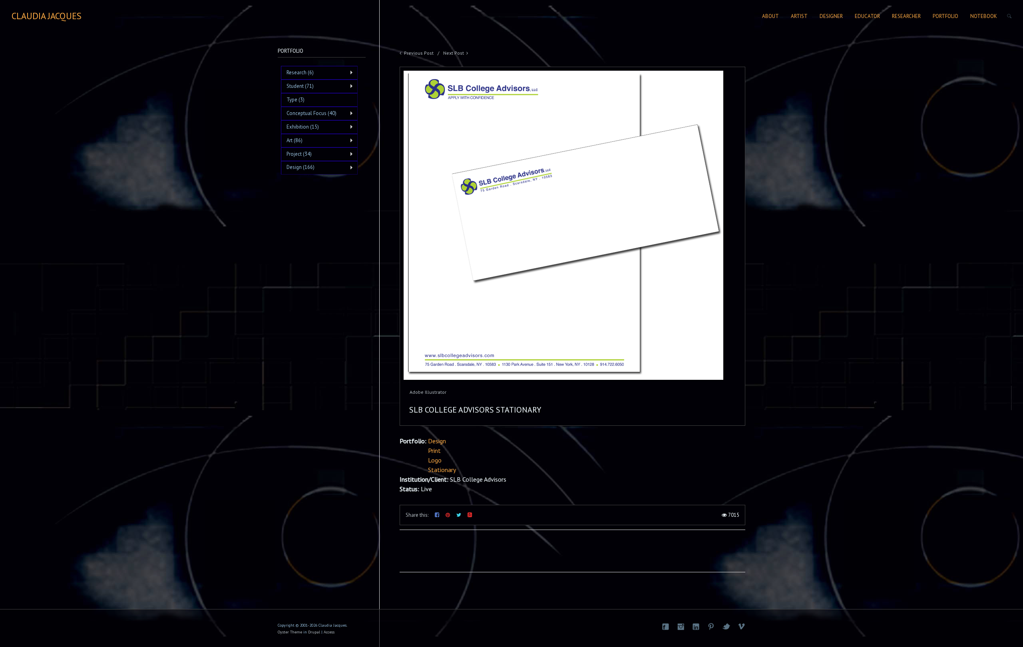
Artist (799, 16)
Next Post (453, 53)
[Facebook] (665, 627)
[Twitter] (726, 627)
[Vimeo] (741, 627)
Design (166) (297, 167)
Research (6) (297, 72)
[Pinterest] (711, 627)
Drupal (314, 632)
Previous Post (419, 53)
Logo (435, 460)
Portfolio (945, 16)
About (770, 16)
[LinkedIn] (696, 627)
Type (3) (296, 99)
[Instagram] (681, 627)
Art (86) (292, 140)
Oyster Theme (290, 632)
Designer (831, 16)
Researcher (906, 16)
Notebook (983, 16)
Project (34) (296, 154)
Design (437, 441)
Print (434, 450)
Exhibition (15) (300, 127)
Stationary (442, 470)
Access (329, 632)
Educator (867, 16)
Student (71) (297, 86)
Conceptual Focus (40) (308, 113)
